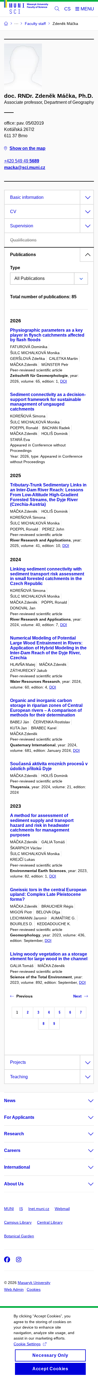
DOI (63, 381)
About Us (14, 1184)
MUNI (9, 1208)
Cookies (34, 1289)
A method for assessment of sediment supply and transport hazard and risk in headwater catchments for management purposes (42, 825)
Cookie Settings (27, 1344)
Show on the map (27, 148)
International (17, 1167)
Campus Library (18, 1222)
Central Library (50, 1222)
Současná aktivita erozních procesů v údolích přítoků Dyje (49, 766)
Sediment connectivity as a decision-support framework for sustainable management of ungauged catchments (48, 401)
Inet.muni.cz (38, 1208)
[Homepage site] (26, 8)
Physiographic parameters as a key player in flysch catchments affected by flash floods (47, 335)
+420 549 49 (21, 161)
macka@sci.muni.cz (24, 167)
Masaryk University (34, 1282)
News (10, 1100)
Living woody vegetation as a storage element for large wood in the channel (48, 956)
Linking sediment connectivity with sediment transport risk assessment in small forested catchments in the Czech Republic (47, 576)
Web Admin (14, 1289)
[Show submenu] (85, 1101)
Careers (12, 1150)
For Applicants (19, 1117)
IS (21, 1208)
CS (67, 9)
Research (14, 1133)
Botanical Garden (19, 1236)
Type (15, 267)
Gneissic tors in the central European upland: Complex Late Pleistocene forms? (48, 894)
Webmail (62, 1208)
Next (77, 996)
